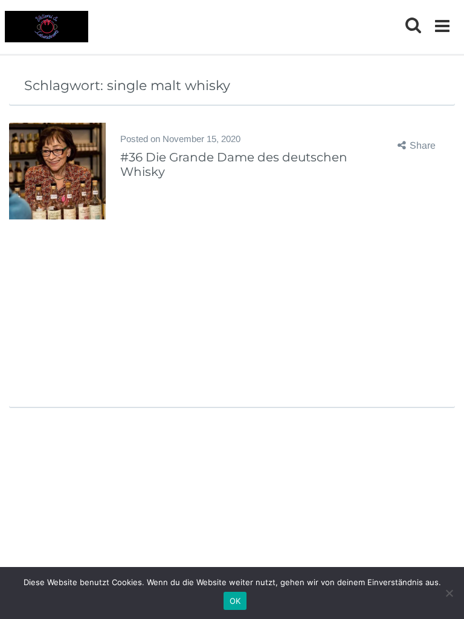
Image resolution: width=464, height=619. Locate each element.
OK (235, 601)
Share (423, 145)
